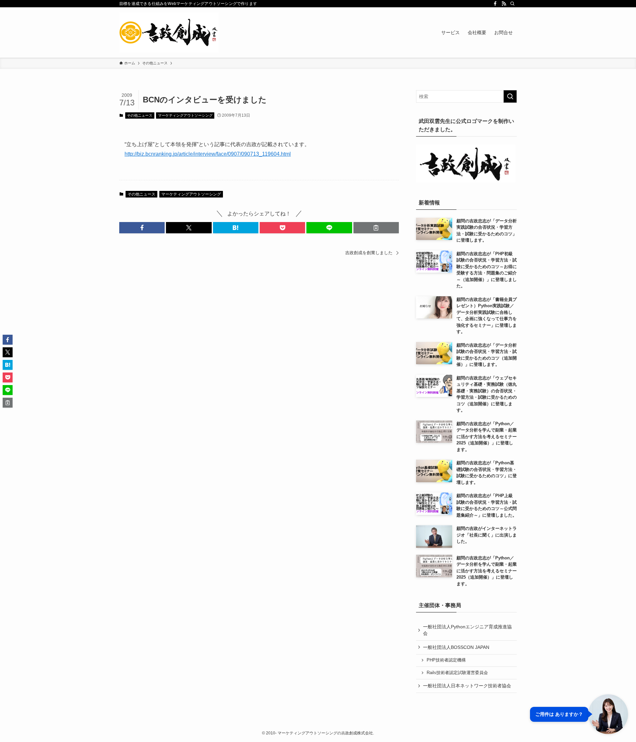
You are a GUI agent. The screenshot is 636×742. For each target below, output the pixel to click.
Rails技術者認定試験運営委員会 (457, 672)
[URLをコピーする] (376, 227)
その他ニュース (139, 115)
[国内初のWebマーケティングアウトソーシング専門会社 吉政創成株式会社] (169, 32)
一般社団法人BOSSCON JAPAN (456, 647)
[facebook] (495, 3)
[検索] (512, 3)
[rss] (504, 3)
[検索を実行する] (510, 96)
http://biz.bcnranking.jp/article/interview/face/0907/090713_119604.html (208, 154)
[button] (142, 227)
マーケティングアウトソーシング (185, 115)
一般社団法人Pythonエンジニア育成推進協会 (467, 630)
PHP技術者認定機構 (446, 660)
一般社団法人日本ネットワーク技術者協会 (467, 685)
